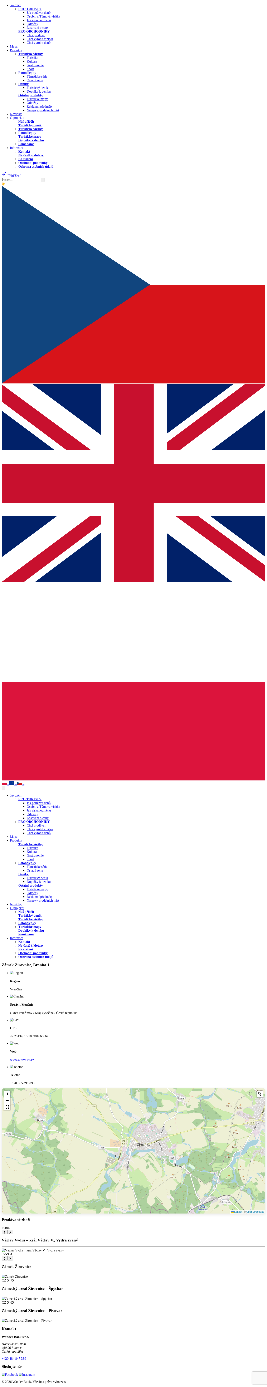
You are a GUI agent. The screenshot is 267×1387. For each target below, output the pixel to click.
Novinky (16, 114)
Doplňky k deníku (39, 91)
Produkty (16, 50)
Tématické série (37, 76)
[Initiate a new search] (260, 1094)
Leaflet (238, 1211)
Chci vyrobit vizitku (40, 39)
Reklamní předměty (40, 106)
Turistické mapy (37, 99)
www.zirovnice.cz (22, 1060)
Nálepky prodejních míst (43, 110)
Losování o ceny (38, 27)
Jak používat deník (39, 12)
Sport (30, 69)
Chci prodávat (36, 35)
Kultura (32, 61)
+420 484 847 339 (14, 1358)
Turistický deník (37, 87)
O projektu (17, 117)
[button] (7, 1094)
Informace (16, 148)
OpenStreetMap (255, 1211)
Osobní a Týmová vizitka (43, 16)
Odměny (32, 24)
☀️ (4, 184)
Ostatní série (35, 80)
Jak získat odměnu (39, 20)
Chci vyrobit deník (39, 42)
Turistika (32, 57)
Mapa (14, 46)
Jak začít (15, 5)
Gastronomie (35, 65)
